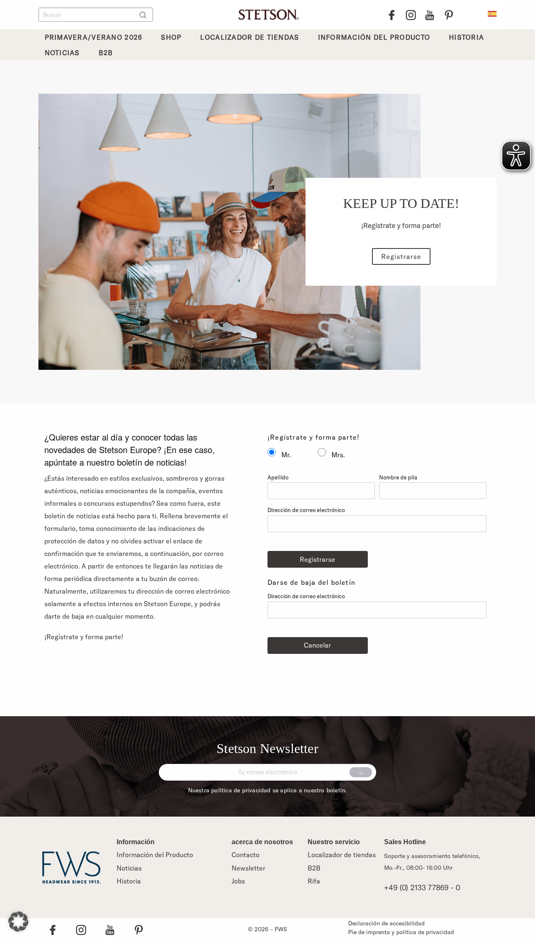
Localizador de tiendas (342, 854)
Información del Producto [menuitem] (374, 37)
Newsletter (248, 868)
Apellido (278, 477)
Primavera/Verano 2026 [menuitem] (94, 37)
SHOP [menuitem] (171, 37)
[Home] (267, 13)
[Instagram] (411, 14)
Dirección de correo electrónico (306, 510)
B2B (314, 868)
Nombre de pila (398, 477)
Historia (129, 881)
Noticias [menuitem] (62, 53)
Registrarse (401, 256)
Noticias (129, 868)
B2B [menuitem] (106, 53)
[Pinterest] (449, 14)
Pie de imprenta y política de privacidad (401, 932)
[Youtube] (430, 14)
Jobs (238, 881)
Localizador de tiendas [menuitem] (249, 37)
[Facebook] (392, 14)
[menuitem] (492, 13)
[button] (18, 921)
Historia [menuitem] (466, 37)
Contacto (246, 854)
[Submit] (360, 772)
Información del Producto (155, 854)
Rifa (314, 881)
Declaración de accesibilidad (386, 923)
